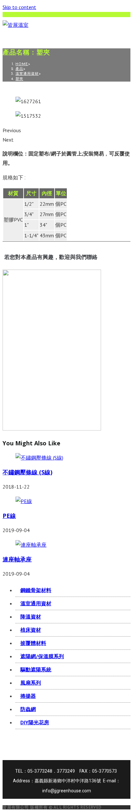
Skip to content (19, 7)
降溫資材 (30, 616)
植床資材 (30, 630)
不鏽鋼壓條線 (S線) (27, 472)
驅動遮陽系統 (35, 669)
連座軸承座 (17, 559)
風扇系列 (30, 682)
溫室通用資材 (35, 603)
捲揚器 (28, 696)
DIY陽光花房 (34, 722)
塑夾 (19, 79)
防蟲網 (28, 709)
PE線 (9, 516)
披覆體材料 (33, 643)
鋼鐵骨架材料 (35, 590)
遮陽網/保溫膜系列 (42, 656)
